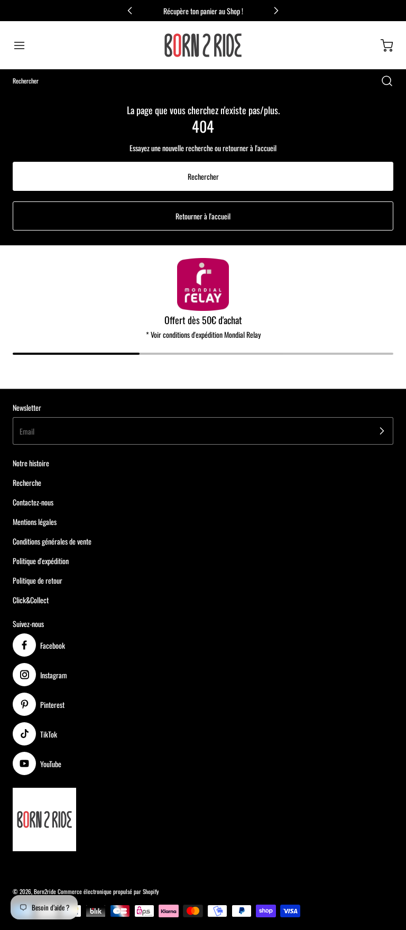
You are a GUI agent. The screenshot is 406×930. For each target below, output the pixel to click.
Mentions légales (35, 521)
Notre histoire (31, 462)
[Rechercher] (381, 81)
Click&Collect (31, 599)
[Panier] (381, 45)
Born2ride (45, 891)
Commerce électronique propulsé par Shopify (108, 891)
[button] (24, 45)
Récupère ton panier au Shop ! (203, 10)
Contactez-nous (33, 502)
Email (27, 431)
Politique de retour (37, 580)
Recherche (27, 482)
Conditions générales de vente (52, 541)
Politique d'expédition (41, 560)
